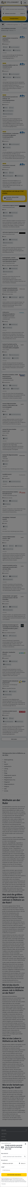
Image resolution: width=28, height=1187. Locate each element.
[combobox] (13, 1156)
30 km (22, 1163)
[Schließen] (25, 1144)
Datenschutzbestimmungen (6, 1179)
